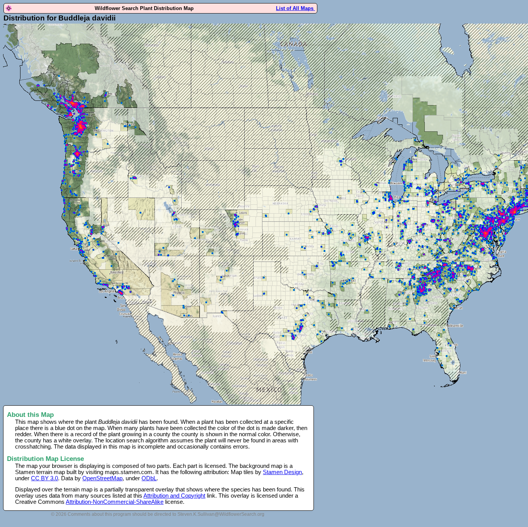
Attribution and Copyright (174, 496)
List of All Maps (295, 8)
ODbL (149, 478)
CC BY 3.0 (44, 478)
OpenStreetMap (102, 478)
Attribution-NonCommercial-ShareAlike (115, 502)
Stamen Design (282, 472)
